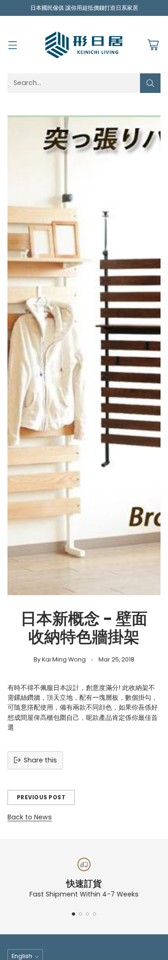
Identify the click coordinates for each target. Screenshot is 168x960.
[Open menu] (12, 44)
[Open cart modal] (152, 44)
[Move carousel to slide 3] (87, 914)
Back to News (29, 817)
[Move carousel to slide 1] (73, 914)
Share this (40, 760)
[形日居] (84, 44)
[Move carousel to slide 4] (94, 914)
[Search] (150, 83)
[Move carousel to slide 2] (80, 914)
